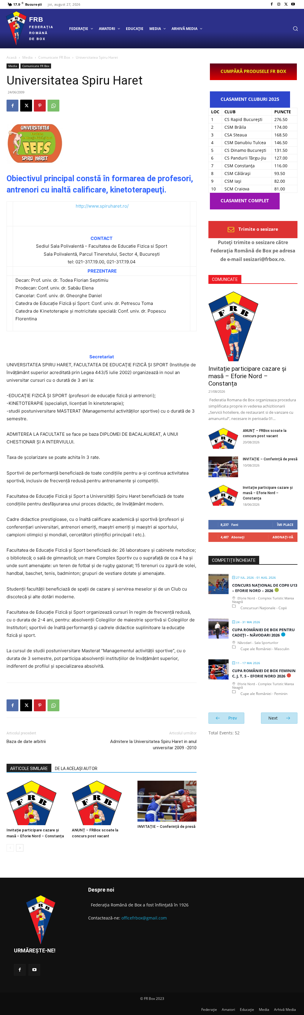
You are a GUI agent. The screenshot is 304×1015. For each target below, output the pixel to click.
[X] (285, 4)
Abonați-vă (283, 537)
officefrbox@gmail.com (144, 918)
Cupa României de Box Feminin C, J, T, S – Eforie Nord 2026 (264, 673)
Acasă (12, 57)
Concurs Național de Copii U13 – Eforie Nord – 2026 (264, 588)
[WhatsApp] (53, 106)
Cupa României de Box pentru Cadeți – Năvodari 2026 (263, 632)
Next (273, 718)
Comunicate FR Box (54, 57)
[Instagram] (278, 4)
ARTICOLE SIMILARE (29, 768)
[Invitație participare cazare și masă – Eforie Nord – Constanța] (36, 803)
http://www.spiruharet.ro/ (102, 206)
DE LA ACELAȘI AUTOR (76, 768)
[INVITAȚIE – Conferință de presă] (167, 801)
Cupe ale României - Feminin (263, 693)
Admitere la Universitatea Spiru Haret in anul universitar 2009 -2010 (153, 744)
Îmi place (285, 524)
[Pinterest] (40, 106)
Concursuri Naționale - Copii (263, 607)
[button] (295, 28)
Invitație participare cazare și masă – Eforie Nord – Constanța (247, 376)
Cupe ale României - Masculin (264, 648)
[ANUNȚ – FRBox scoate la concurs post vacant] (101, 803)
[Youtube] (293, 4)
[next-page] (19, 848)
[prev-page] (10, 848)
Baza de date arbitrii (26, 741)
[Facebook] (271, 4)
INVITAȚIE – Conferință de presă (166, 826)
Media (27, 57)
